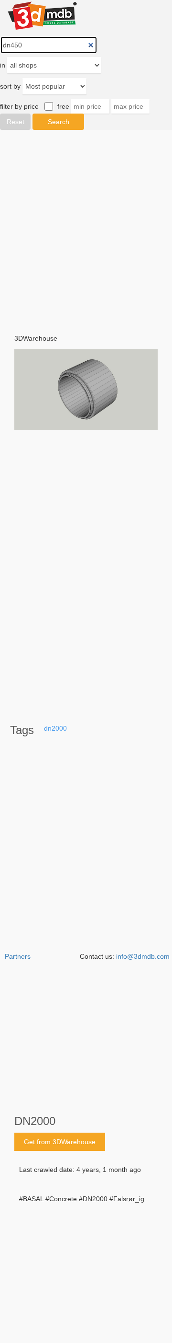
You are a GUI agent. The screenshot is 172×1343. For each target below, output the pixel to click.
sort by (10, 86)
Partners (18, 956)
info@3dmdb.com (143, 956)
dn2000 (55, 728)
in (2, 65)
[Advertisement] (86, 1254)
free (63, 106)
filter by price (19, 106)
